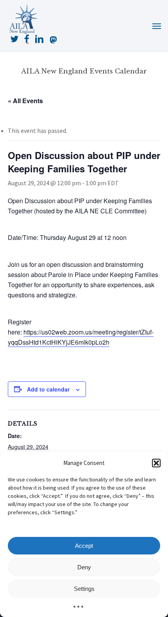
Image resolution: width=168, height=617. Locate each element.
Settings (84, 588)
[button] (156, 463)
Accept (84, 545)
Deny (84, 567)
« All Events (25, 100)
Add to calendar (48, 389)
